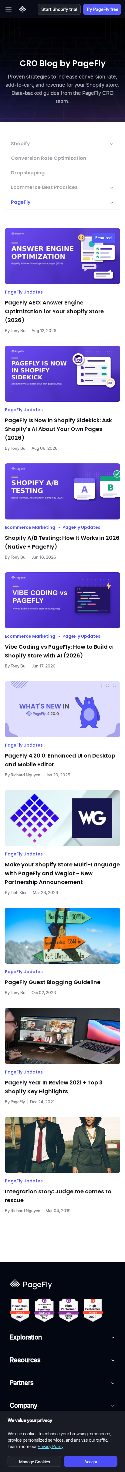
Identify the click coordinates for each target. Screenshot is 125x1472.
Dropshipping (28, 172)
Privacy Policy (50, 1446)
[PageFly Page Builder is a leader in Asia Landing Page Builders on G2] (68, 1310)
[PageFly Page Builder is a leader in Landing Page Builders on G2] (20, 1310)
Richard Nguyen (25, 775)
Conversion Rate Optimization (48, 158)
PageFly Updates (24, 292)
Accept (90, 1461)
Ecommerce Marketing (30, 527)
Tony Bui (18, 330)
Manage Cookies (34, 1461)
